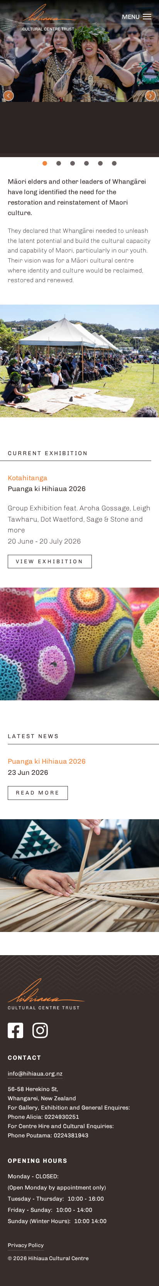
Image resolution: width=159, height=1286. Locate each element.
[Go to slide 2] (58, 163)
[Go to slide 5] (100, 163)
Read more (38, 793)
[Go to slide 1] (44, 163)
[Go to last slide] (8, 95)
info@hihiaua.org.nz (35, 1073)
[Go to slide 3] (72, 163)
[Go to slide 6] (114, 163)
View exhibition (50, 561)
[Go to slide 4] (86, 163)
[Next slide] (150, 95)
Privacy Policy (26, 1245)
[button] (136, 17)
